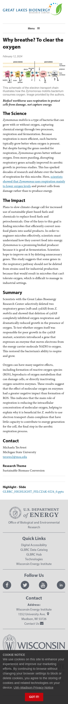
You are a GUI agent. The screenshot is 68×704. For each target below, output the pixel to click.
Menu (31, 28)
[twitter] (25, 585)
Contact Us (31, 624)
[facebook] (7, 585)
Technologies (34, 559)
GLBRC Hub (34, 554)
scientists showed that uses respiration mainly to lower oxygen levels (34, 181)
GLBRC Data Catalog (34, 550)
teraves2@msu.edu (15, 457)
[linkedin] (61, 585)
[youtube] (43, 585)
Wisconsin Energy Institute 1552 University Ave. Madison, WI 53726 (34, 614)
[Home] (32, 5)
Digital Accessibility (34, 545)
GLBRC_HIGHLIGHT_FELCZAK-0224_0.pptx (33, 491)
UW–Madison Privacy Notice (33, 687)
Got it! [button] (34, 696)
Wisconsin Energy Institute (34, 564)
